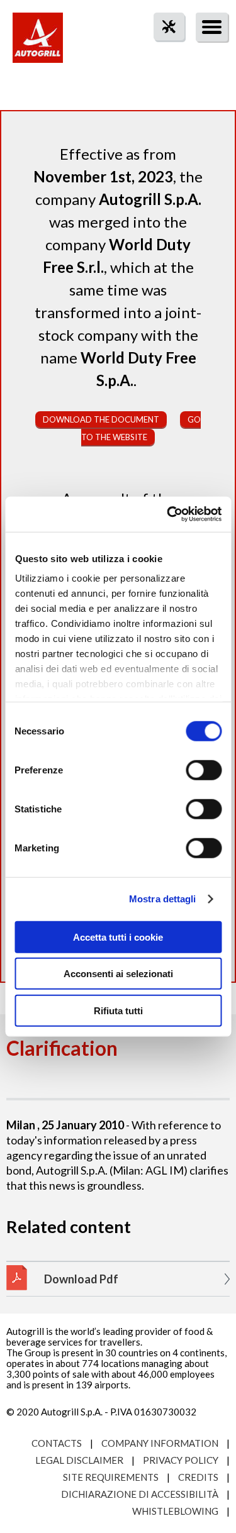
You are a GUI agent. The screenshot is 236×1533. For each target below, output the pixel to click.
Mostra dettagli (162, 899)
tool (162, 49)
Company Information (159, 1443)
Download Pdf (81, 1279)
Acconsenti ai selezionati (118, 973)
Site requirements (111, 1477)
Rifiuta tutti (118, 1010)
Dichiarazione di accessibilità (139, 1494)
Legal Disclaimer (79, 1460)
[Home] (38, 44)
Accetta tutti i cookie (118, 936)
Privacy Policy (180, 1460)
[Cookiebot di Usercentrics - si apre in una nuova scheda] (168, 514)
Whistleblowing (175, 1511)
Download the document (101, 419)
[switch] (204, 770)
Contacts (56, 1443)
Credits (198, 1477)
